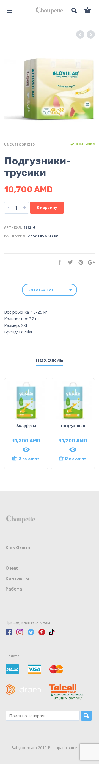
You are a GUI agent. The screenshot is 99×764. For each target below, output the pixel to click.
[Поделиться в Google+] (89, 262)
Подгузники (73, 425)
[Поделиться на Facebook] (58, 262)
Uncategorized (19, 144)
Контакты (17, 578)
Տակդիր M (26, 425)
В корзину (47, 207)
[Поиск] (86, 716)
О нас (12, 568)
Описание (41, 289)
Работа (14, 589)
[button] (26, 460)
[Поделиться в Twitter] (69, 262)
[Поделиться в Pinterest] (79, 262)
